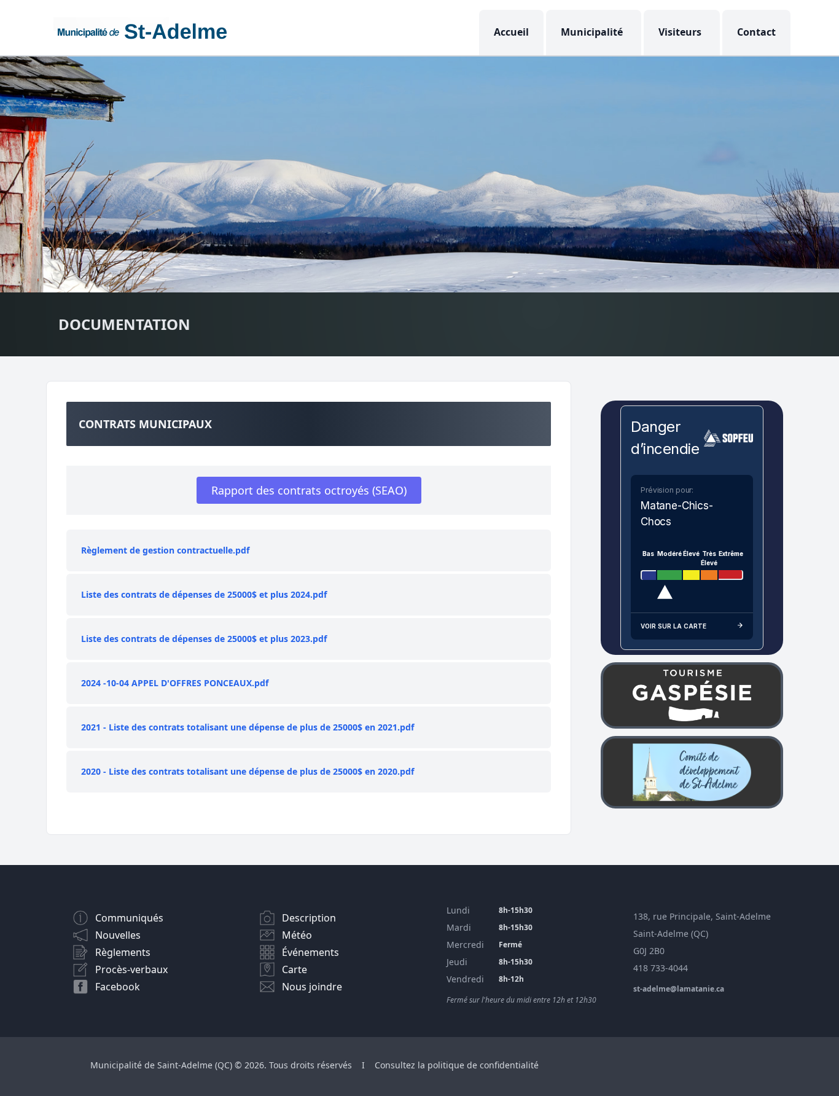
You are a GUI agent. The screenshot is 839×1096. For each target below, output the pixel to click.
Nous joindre (312, 986)
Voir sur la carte (673, 626)
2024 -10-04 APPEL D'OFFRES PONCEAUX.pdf (174, 683)
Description (309, 918)
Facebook (117, 986)
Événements (310, 952)
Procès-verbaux (131, 969)
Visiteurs (679, 32)
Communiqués (129, 918)
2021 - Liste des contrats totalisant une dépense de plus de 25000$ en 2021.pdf (247, 727)
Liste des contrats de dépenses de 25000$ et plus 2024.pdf (204, 594)
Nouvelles (118, 935)
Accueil (511, 32)
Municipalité (592, 32)
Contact (756, 32)
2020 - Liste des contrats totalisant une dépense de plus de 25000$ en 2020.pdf (247, 771)
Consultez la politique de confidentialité (457, 1065)
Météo (297, 935)
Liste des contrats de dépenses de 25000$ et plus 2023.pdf (204, 638)
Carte (294, 969)
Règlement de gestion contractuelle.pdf (165, 550)
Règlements (122, 952)
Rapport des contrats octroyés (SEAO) (309, 490)
